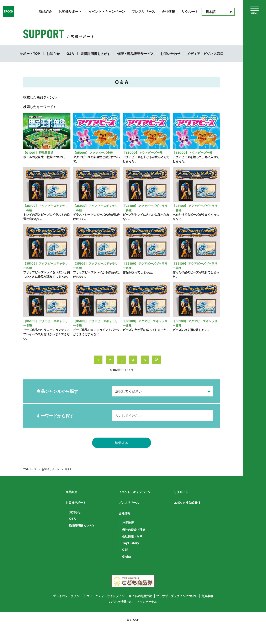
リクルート (190, 11)
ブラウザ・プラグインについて (176, 596)
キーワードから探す (55, 415)
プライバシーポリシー (67, 596)
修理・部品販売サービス (135, 54)
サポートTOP (30, 54)
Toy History (130, 543)
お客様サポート (70, 11)
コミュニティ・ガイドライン (105, 596)
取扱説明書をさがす (96, 54)
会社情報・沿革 (132, 536)
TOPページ (29, 469)
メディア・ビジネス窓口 (205, 54)
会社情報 (168, 11)
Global (127, 556)
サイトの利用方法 (140, 596)
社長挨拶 (128, 522)
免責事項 (207, 596)
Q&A (70, 54)
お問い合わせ (170, 54)
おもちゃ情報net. (120, 601)
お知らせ (53, 54)
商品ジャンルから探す (57, 391)
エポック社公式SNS (187, 502)
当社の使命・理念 (133, 529)
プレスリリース (143, 11)
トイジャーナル (147, 601)
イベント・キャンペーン (107, 11)
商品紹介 (45, 11)
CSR (125, 549)
